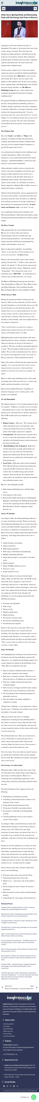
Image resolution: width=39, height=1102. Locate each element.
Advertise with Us (8, 1024)
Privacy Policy (7, 1033)
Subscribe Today (8, 1029)
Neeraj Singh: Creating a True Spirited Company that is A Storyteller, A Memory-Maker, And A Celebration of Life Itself (18, 957)
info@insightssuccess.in (10, 1045)
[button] (3, 8)
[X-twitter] (10, 1086)
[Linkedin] (14, 1086)
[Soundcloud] (17, 1086)
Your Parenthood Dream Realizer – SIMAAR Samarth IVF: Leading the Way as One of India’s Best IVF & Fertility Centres (19, 942)
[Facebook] (4, 1086)
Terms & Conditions (9, 1036)
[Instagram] (7, 1086)
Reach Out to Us (8, 1031)
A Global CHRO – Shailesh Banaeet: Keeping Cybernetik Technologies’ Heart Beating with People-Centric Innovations (18, 966)
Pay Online (6, 1026)
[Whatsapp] (33, 1097)
